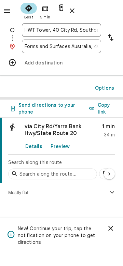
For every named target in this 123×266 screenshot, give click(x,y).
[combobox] (61, 30)
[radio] (28, 10)
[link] (61, 150)
